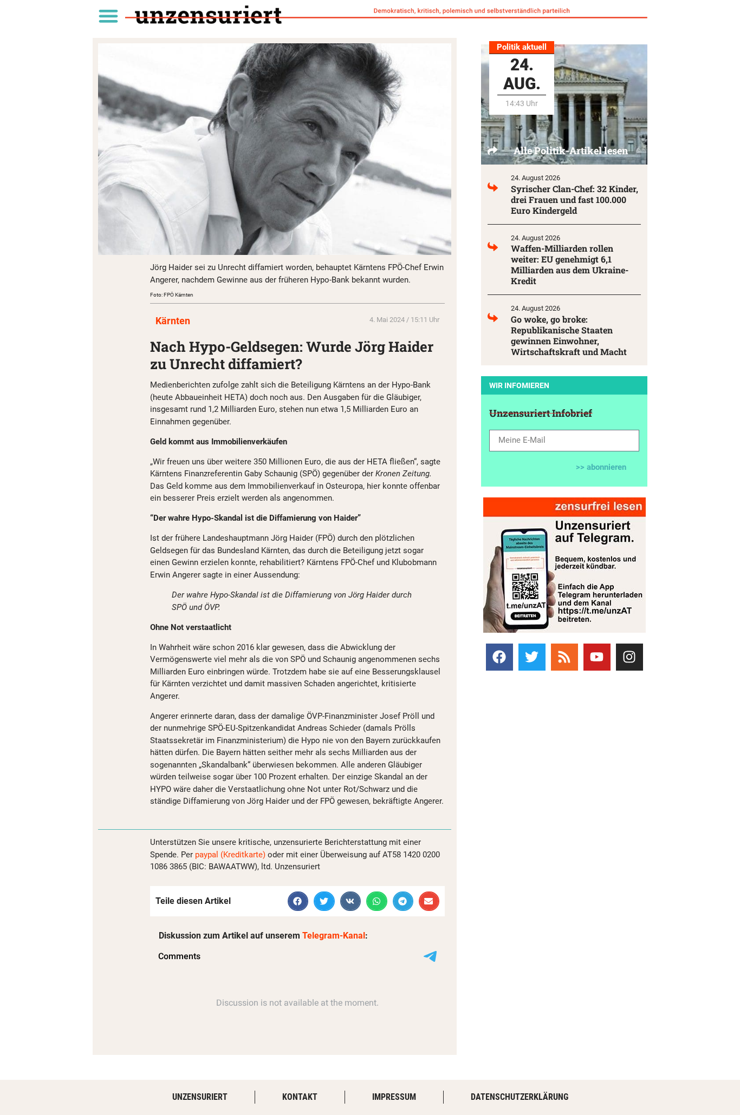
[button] (108, 15)
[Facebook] (499, 657)
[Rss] (564, 657)
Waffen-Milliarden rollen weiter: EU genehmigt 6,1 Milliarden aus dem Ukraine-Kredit (569, 264)
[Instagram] (629, 657)
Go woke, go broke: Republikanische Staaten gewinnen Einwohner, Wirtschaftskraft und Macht (569, 335)
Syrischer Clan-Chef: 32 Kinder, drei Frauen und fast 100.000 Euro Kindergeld (574, 199)
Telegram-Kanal (333, 935)
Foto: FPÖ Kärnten (171, 295)
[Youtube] (597, 657)
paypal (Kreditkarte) (230, 855)
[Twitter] (532, 657)
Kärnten (172, 320)
